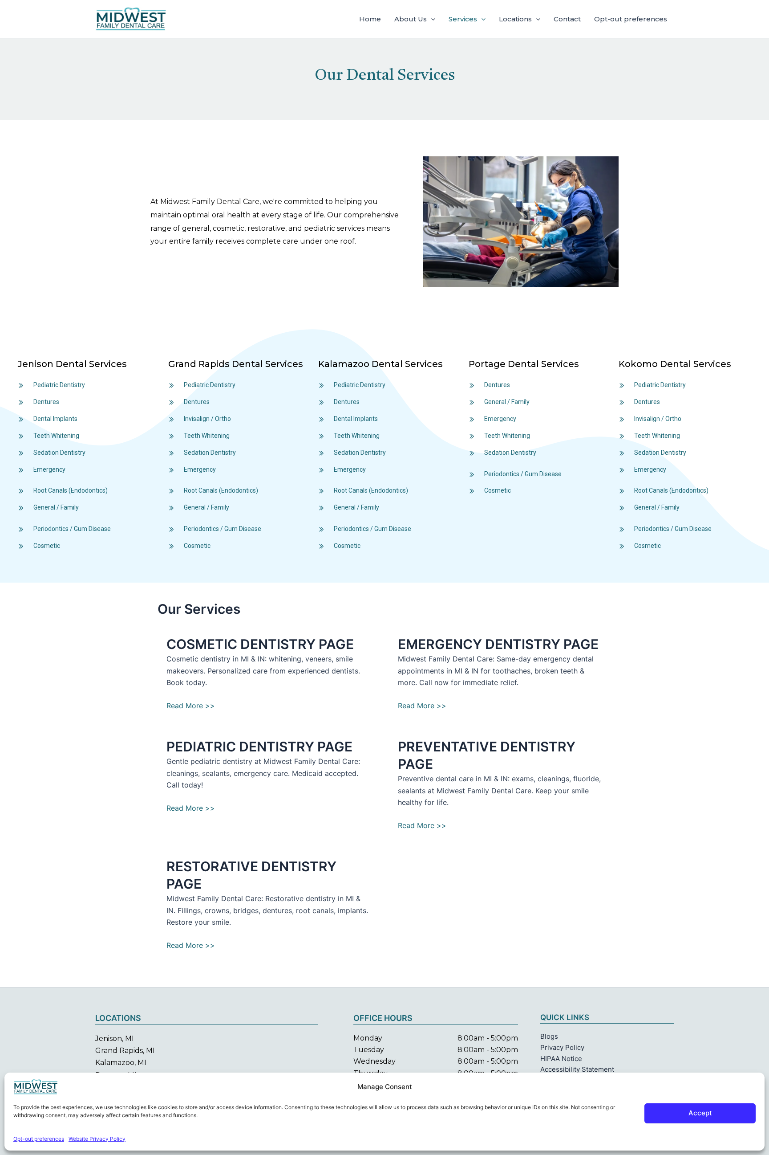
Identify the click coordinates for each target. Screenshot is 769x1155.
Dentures (46, 401)
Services (463, 19)
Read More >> (190, 705)
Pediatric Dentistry (59, 384)
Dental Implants (55, 418)
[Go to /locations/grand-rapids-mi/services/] (239, 366)
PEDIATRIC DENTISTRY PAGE (259, 747)
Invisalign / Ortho (207, 418)
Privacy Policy (562, 1047)
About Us (410, 19)
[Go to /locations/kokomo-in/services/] (685, 366)
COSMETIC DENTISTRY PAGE (260, 644)
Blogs (549, 1036)
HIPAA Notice (561, 1058)
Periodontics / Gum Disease (72, 528)
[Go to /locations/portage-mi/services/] (535, 366)
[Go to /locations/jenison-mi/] (84, 366)
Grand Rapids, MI (125, 1050)
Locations (515, 19)
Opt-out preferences (38, 1138)
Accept (700, 1113)
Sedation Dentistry (59, 452)
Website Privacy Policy (97, 1138)
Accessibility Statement (577, 1069)
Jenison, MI (114, 1038)
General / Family (56, 507)
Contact (567, 19)
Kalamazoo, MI (120, 1062)
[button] (431, 19)
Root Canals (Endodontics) (70, 490)
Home (370, 19)
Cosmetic (46, 545)
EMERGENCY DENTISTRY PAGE (498, 644)
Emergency (49, 469)
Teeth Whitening (56, 435)
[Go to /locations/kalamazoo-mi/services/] (384, 366)
